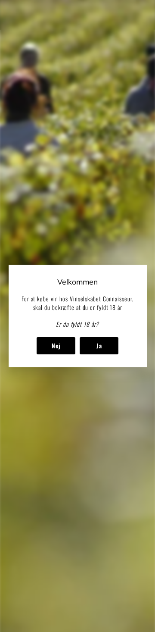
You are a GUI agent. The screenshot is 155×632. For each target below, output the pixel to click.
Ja (99, 345)
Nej (55, 345)
